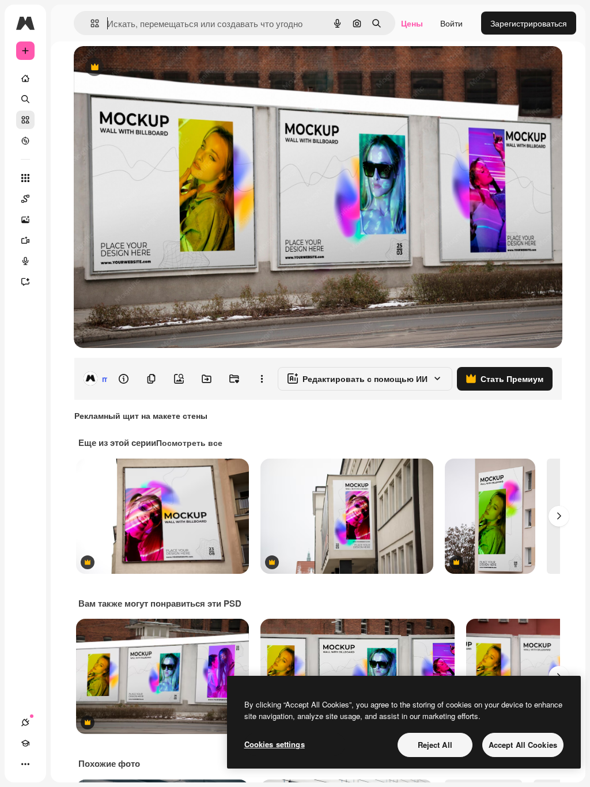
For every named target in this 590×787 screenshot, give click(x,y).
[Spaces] (25, 199)
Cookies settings (274, 744)
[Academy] (25, 743)
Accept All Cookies (523, 744)
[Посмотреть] (25, 140)
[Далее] (559, 516)
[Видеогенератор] (25, 240)
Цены (412, 23)
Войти (451, 23)
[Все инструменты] (25, 178)
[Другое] (25, 764)
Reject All (435, 744)
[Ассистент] (25, 282)
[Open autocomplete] (90, 23)
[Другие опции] (261, 378)
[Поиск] (25, 99)
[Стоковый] (25, 120)
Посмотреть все (189, 442)
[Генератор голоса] (25, 261)
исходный (151, 68)
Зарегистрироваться (528, 23)
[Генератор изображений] (25, 219)
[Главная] (25, 78)
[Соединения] (25, 722)
